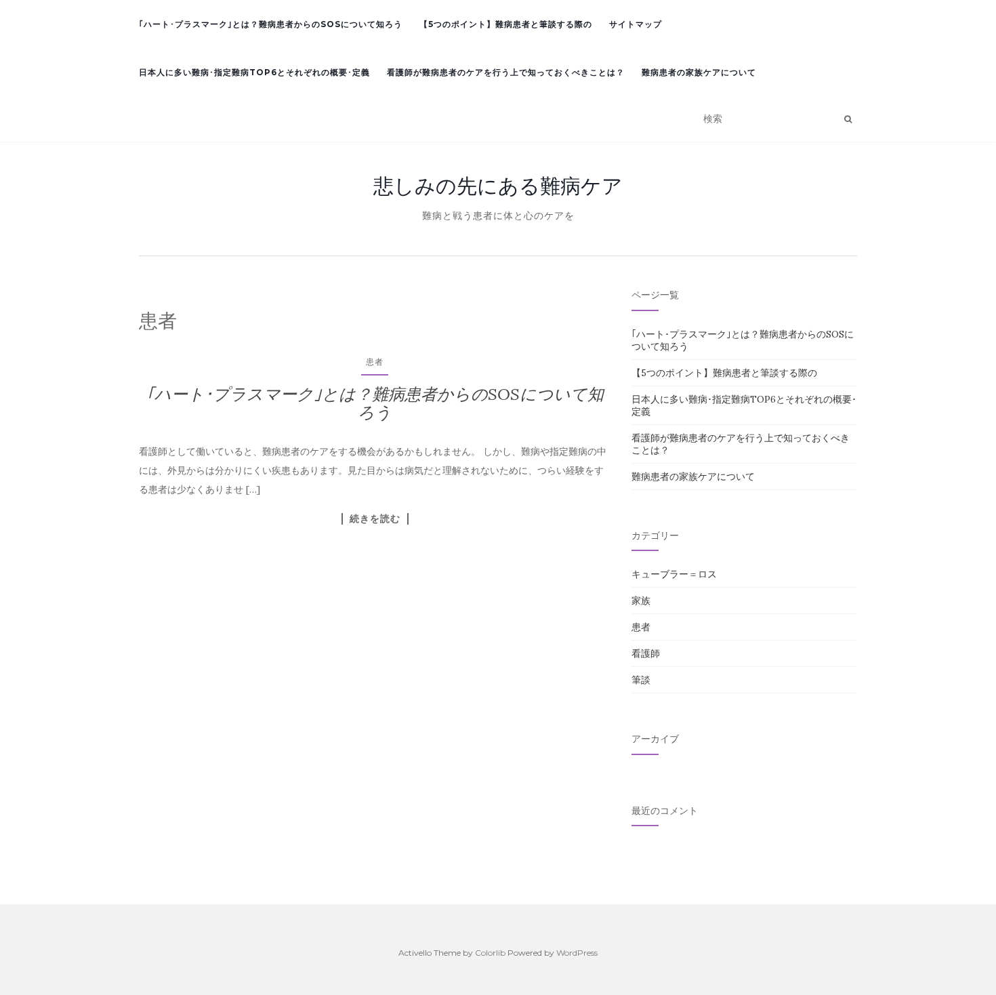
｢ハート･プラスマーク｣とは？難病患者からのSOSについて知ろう (270, 24)
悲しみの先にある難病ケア (498, 186)
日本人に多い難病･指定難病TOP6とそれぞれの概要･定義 (254, 72)
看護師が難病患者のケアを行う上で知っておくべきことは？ (506, 72)
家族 (640, 600)
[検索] (848, 119)
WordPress (577, 953)
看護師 (645, 653)
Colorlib (490, 953)
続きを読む (375, 518)
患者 (374, 362)
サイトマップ (635, 24)
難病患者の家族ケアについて (699, 72)
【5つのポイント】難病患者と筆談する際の (505, 24)
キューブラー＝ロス (674, 574)
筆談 (640, 680)
